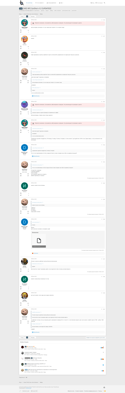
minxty (32, 349)
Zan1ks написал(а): (36, 71)
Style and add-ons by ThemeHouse (52, 386)
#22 (104, 144)
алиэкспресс (37, 10)
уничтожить (74, 10)
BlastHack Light (26, 391)
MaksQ (26, 347)
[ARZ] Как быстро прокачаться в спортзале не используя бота (42, 369)
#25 (104, 199)
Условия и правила (79, 391)
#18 (104, 52)
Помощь (38, 353)
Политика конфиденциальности (90, 391)
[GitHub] (104, 387)
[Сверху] (103, 391)
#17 (104, 36)
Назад (22, 16)
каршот (47, 10)
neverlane (27, 359)
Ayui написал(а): (35, 222)
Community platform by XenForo (31, 386)
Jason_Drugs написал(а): (37, 79)
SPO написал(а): (35, 87)
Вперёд (32, 16)
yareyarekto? (27, 353)
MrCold (26, 365)
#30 (104, 309)
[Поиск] (104, 3)
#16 (104, 19)
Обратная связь (71, 391)
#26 (104, 219)
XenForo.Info (28, 388)
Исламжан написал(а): (37, 202)
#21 (104, 120)
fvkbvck (32, 354)
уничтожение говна (66, 10)
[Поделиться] (102, 20)
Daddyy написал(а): (36, 323)
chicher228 (27, 370)
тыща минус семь (35, 366)
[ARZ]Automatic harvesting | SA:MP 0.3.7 (36, 363)
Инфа (36, 370)
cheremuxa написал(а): (37, 109)
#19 (104, 68)
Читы (35, 347)
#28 (104, 276)
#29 (104, 292)
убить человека (57, 10)
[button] (33, 3)
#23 (104, 161)
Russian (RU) (34, 391)
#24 (104, 183)
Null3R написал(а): (36, 312)
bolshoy (33, 360)
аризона (42, 10)
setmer (33, 372)
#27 (104, 259)
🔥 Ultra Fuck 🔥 (30, 346)
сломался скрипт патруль (30, 352)
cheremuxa (22, 10)
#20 (104, 101)
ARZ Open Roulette (37, 358)
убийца (51, 10)
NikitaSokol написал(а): (37, 165)
